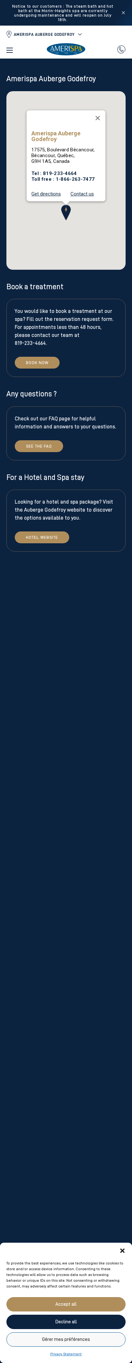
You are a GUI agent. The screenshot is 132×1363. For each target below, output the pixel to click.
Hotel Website (42, 537)
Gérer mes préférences (66, 1339)
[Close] (97, 118)
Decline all (66, 1321)
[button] (122, 1250)
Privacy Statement (66, 1354)
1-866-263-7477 (75, 179)
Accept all (66, 1304)
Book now (37, 363)
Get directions (46, 194)
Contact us (82, 194)
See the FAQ (39, 446)
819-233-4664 (60, 173)
